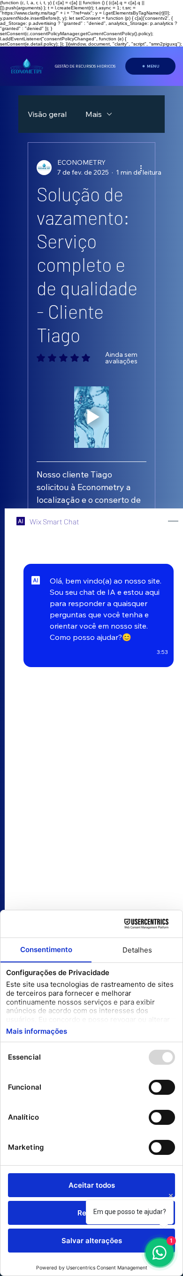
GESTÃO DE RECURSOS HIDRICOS (85, 66)
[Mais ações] (140, 167)
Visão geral (47, 114)
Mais (93, 114)
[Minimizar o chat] (173, 521)
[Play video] (91, 417)
